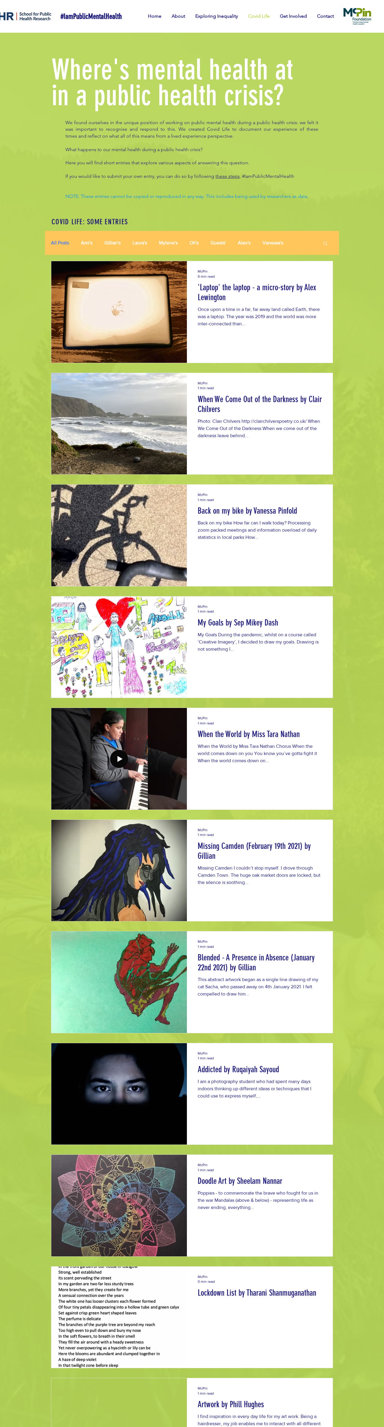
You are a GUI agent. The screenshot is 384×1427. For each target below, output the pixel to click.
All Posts (60, 242)
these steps (227, 176)
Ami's (86, 242)
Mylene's (168, 242)
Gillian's (112, 242)
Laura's (140, 242)
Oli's (194, 242)
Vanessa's (272, 242)
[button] (325, 243)
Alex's (244, 242)
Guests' (218, 242)
